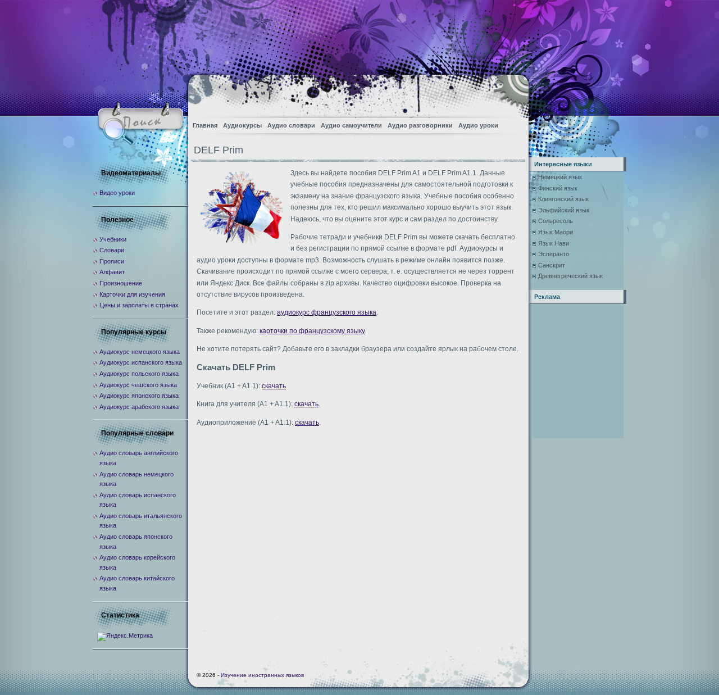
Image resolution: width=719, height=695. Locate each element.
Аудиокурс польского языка (139, 373)
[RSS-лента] (510, 93)
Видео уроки (117, 192)
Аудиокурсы (242, 125)
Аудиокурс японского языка (139, 395)
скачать (274, 386)
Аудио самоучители (351, 125)
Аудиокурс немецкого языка (139, 351)
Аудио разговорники (420, 125)
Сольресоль (555, 220)
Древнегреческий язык (570, 275)
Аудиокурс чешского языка (138, 384)
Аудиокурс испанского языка (140, 362)
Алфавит (112, 272)
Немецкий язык (560, 177)
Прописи (111, 261)
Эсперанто (553, 254)
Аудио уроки (478, 125)
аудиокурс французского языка (326, 312)
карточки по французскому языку (312, 331)
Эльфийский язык (563, 210)
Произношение (120, 283)
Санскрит (551, 265)
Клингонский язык (563, 199)
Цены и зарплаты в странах (139, 305)
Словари (111, 250)
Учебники (112, 239)
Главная (205, 125)
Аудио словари (291, 125)
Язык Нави (553, 243)
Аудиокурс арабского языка (139, 406)
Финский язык (557, 188)
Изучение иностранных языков (262, 675)
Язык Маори (555, 232)
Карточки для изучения (132, 294)
